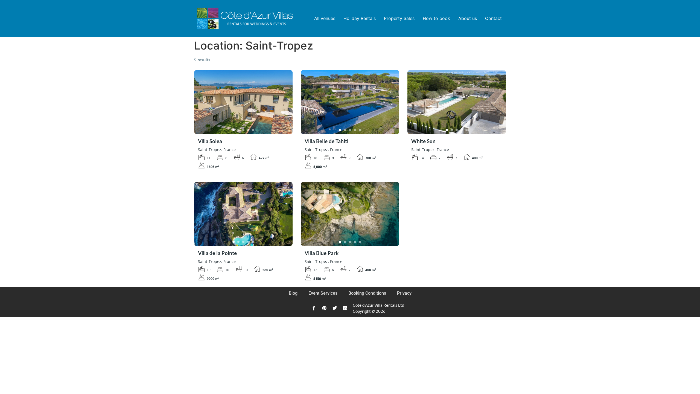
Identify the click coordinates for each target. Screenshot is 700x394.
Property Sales (399, 18)
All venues (324, 18)
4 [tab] (248, 130)
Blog (293, 293)
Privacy (404, 293)
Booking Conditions (367, 293)
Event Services (322, 293)
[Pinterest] (324, 308)
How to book (436, 18)
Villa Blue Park (322, 253)
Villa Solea (210, 141)
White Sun (423, 141)
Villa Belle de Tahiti (326, 141)
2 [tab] (238, 130)
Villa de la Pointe (217, 253)
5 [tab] (253, 130)
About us (467, 18)
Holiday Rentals (359, 18)
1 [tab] (233, 130)
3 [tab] (243, 130)
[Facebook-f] (314, 308)
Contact (493, 18)
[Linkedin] (345, 308)
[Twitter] (334, 308)
